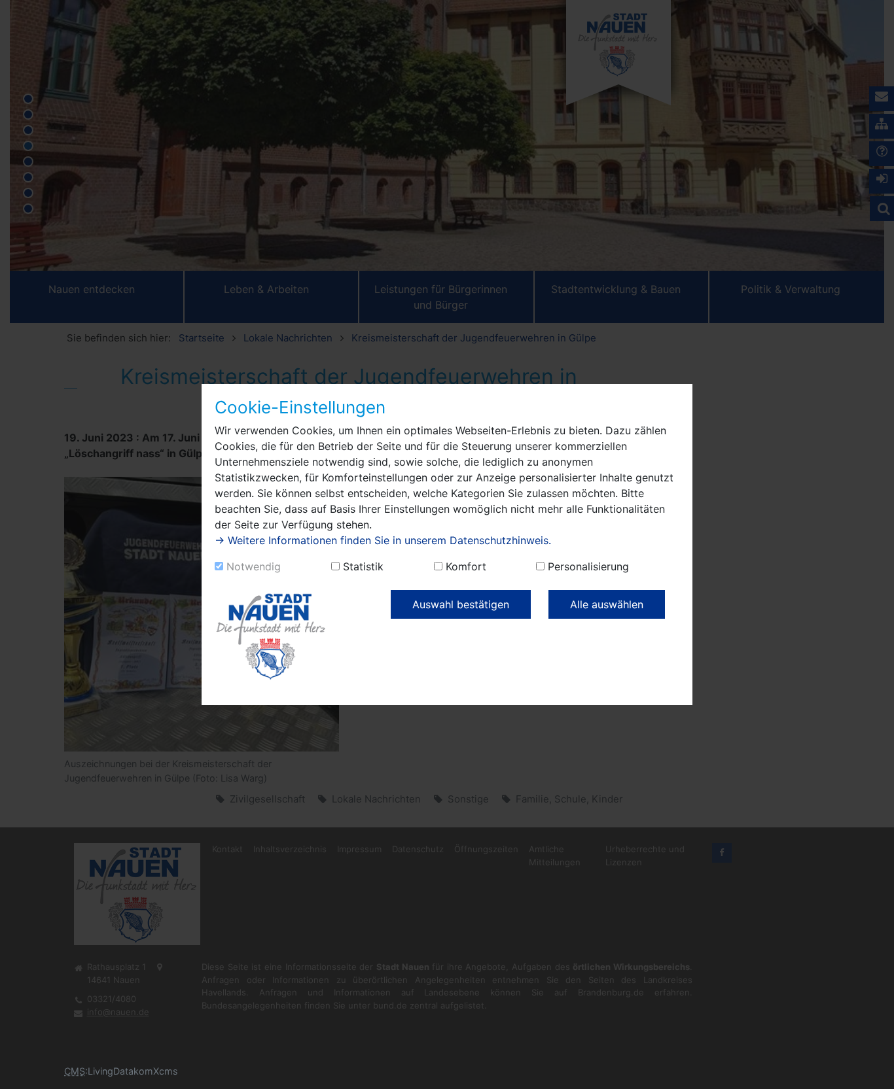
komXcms (156, 1071)
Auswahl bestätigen (460, 604)
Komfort (466, 566)
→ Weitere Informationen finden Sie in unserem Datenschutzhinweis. (383, 540)
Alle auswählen (606, 604)
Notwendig (253, 566)
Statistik (363, 566)
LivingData (111, 1071)
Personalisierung (588, 566)
